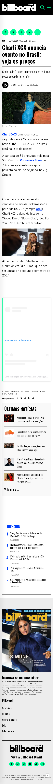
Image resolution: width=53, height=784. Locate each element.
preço (42, 391)
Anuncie (6, 714)
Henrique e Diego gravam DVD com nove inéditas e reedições (30, 419)
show (4, 394)
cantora (5, 391)
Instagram (35, 391)
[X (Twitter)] (24, 764)
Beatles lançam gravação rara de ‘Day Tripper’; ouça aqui (31, 448)
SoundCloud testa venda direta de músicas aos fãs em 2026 (31, 433)
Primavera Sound (32, 160)
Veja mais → (12, 489)
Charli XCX (15, 391)
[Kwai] (42, 764)
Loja (4, 725)
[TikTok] (36, 764)
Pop (3, 41)
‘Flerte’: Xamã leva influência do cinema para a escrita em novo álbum (31, 462)
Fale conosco (8, 731)
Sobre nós (6, 708)
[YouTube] (30, 764)
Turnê (10, 394)
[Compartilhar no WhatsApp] (21, 32)
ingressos (25, 391)
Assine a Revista (10, 719)
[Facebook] (11, 764)
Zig (16, 394)
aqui (39, 209)
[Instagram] (17, 764)
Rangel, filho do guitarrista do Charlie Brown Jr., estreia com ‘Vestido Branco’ (30, 478)
